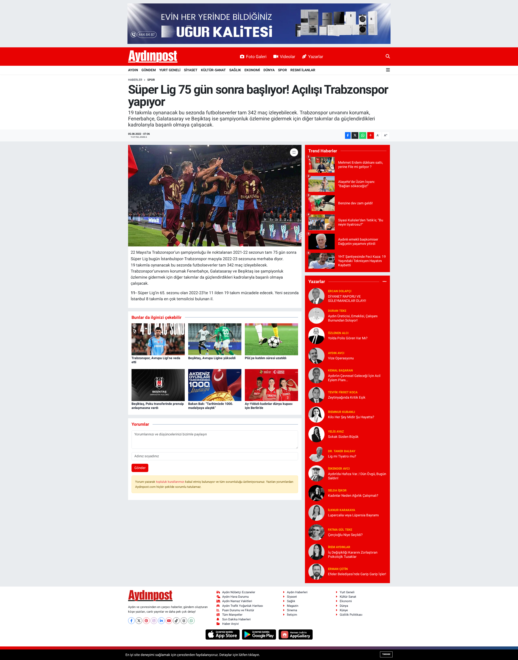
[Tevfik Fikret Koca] (316, 395)
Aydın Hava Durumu (235, 596)
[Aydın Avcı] (316, 355)
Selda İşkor (337, 490)
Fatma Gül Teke (340, 530)
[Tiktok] (176, 620)
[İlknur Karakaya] (316, 512)
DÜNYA (269, 70)
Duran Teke (337, 311)
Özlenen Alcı (338, 333)
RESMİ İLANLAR (302, 70)
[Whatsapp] (191, 620)
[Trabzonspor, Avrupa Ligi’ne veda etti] (158, 339)
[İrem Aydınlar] (316, 552)
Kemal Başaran (340, 370)
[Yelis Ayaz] (316, 434)
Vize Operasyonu (341, 358)
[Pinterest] (146, 620)
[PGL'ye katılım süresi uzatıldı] (271, 339)
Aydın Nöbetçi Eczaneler (238, 592)
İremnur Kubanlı (341, 412)
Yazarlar (315, 56)
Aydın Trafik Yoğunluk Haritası (242, 606)
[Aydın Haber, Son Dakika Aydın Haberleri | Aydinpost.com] (152, 56)
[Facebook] (131, 620)
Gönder (140, 468)
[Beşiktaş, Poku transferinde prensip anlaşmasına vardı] (158, 385)
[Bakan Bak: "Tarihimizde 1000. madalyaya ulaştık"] (214, 385)
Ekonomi (346, 601)
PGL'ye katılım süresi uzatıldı (265, 358)
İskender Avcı (339, 468)
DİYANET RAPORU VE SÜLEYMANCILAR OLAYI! (347, 298)
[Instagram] (154, 620)
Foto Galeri (256, 56)
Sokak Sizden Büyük (343, 437)
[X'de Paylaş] (354, 135)
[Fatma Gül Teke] (316, 532)
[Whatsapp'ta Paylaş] (362, 135)
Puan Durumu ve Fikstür (238, 610)
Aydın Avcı (336, 353)
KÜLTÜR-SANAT (213, 70)
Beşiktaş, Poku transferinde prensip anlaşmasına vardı (158, 406)
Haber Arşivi (230, 624)
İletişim (292, 614)
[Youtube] (169, 620)
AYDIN (133, 70)
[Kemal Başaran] (316, 375)
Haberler (135, 79)
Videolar (287, 56)
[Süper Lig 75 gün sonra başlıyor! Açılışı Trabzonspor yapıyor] (214, 195)
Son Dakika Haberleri (236, 619)
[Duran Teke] (316, 315)
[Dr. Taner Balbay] (316, 453)
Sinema (292, 610)
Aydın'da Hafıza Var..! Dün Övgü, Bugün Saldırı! (357, 476)
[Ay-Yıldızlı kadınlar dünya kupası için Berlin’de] (271, 385)
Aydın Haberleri (297, 592)
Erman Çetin (338, 569)
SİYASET (190, 70)
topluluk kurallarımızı (170, 482)
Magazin (292, 606)
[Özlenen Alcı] (316, 335)
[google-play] (259, 634)
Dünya (344, 606)
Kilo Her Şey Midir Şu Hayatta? (351, 417)
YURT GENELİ (169, 70)
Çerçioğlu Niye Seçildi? (345, 535)
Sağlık (291, 601)
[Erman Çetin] (316, 571)
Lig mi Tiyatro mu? (342, 456)
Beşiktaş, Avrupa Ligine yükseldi (212, 358)
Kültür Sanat (348, 596)
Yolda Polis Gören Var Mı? (347, 338)
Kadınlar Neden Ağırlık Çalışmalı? (353, 495)
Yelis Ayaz (336, 431)
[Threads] (183, 620)
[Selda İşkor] (316, 493)
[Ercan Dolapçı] (316, 296)
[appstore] (223, 634)
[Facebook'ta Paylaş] (348, 135)
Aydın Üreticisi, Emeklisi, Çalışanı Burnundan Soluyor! (353, 318)
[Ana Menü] (388, 70)
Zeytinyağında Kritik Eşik (346, 397)
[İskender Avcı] (316, 473)
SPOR (282, 70)
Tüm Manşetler (232, 614)
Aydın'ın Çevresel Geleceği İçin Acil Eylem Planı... (354, 378)
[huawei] (295, 634)
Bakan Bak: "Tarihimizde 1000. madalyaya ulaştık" (210, 406)
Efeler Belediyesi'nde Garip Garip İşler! (357, 574)
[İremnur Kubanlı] (316, 414)
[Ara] (388, 56)
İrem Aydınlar (339, 547)
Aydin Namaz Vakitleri (237, 601)
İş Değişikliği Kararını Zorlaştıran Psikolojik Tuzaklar (352, 554)
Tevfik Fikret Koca (343, 392)
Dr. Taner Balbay (341, 451)
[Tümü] (384, 282)
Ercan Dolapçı (339, 291)
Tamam (386, 654)
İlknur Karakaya (341, 510)
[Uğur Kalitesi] (259, 23)
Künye (344, 610)
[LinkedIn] (161, 620)
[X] (139, 620)
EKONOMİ (252, 70)
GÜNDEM (148, 70)
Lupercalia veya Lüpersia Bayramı (353, 515)
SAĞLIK (235, 70)
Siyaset (292, 596)
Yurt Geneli (347, 592)
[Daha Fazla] (370, 135)
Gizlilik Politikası (351, 614)
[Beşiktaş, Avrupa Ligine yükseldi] (214, 339)
